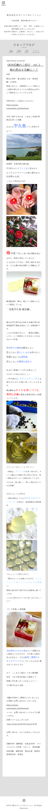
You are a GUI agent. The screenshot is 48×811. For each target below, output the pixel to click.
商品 (11, 51)
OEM (19, 51)
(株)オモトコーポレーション (22, 805)
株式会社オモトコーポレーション (24, 15)
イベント (36, 51)
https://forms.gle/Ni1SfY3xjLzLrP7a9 (22, 724)
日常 (27, 51)
